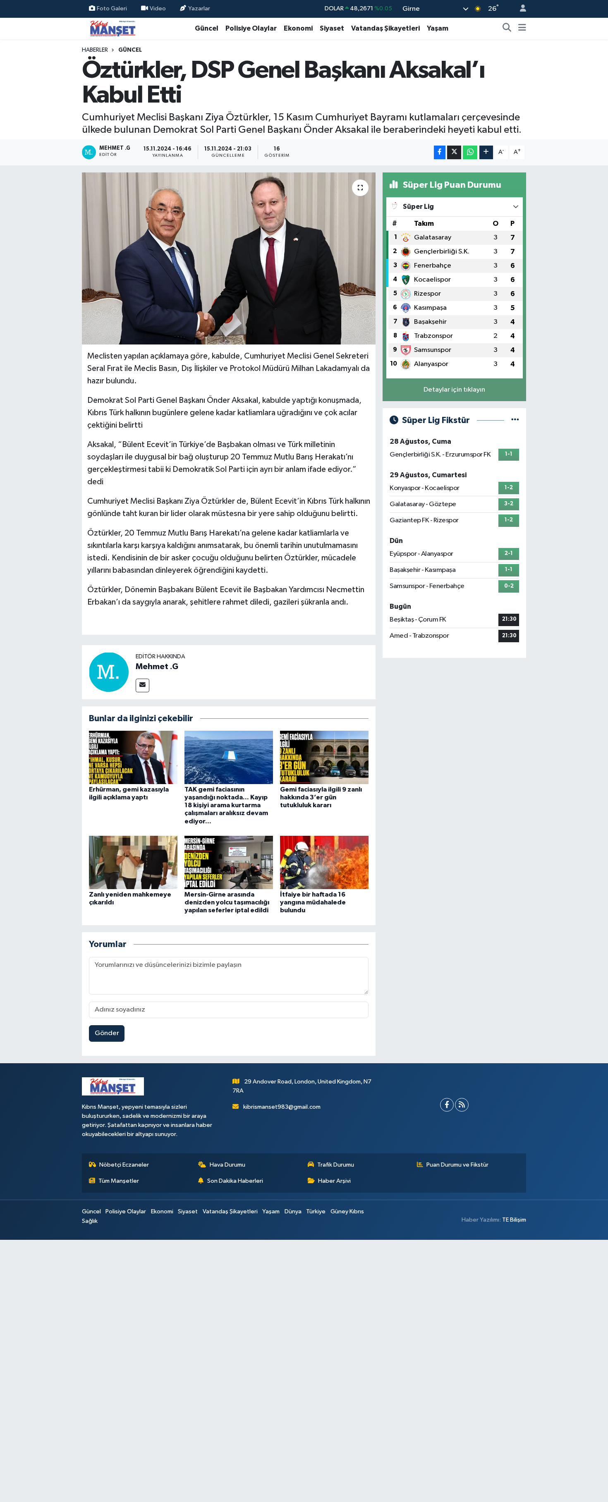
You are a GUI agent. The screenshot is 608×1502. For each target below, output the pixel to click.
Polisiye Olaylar (251, 28)
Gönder (107, 1033)
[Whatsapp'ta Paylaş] (470, 152)
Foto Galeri (112, 8)
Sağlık (90, 1221)
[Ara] (507, 28)
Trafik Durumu (335, 1165)
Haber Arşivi (334, 1181)
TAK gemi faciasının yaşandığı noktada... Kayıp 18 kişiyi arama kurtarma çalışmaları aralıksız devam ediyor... (226, 805)
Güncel (206, 28)
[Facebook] (447, 1105)
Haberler (95, 50)
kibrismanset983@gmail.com (282, 1107)
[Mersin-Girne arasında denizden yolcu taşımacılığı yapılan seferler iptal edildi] (228, 862)
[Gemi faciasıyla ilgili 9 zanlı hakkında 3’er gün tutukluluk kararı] (324, 757)
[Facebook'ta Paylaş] (439, 152)
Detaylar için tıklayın (454, 389)
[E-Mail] (142, 685)
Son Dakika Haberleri (235, 1181)
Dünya (293, 1211)
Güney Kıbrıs (347, 1211)
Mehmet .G (157, 667)
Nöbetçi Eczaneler (124, 1165)
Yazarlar (199, 8)
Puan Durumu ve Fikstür (457, 1165)
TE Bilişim (514, 1220)
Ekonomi (298, 28)
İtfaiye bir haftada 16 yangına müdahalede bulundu (313, 902)
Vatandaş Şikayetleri (385, 28)
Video (158, 8)
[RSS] (462, 1105)
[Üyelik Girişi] (519, 9)
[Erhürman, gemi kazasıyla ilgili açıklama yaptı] (133, 757)
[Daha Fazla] (486, 152)
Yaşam (437, 28)
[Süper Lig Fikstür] (515, 420)
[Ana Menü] (522, 28)
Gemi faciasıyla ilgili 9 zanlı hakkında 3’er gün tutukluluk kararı (321, 797)
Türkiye (316, 1211)
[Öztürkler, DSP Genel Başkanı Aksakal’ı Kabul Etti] (229, 258)
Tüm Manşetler (118, 1181)
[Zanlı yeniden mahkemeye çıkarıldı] (133, 862)
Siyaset (332, 28)
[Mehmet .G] (109, 671)
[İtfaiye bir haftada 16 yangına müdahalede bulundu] (324, 862)
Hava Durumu (227, 1165)
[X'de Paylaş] (454, 152)
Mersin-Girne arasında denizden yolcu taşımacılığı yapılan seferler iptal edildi (226, 902)
